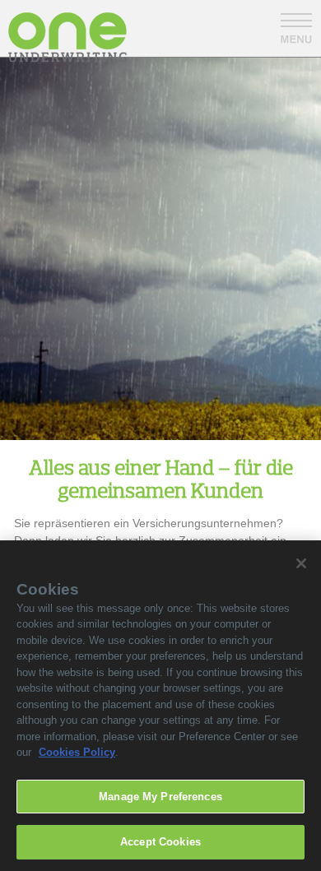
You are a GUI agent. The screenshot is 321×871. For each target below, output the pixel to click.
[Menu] (296, 28)
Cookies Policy (77, 752)
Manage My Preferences (160, 796)
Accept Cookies (160, 842)
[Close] (301, 563)
